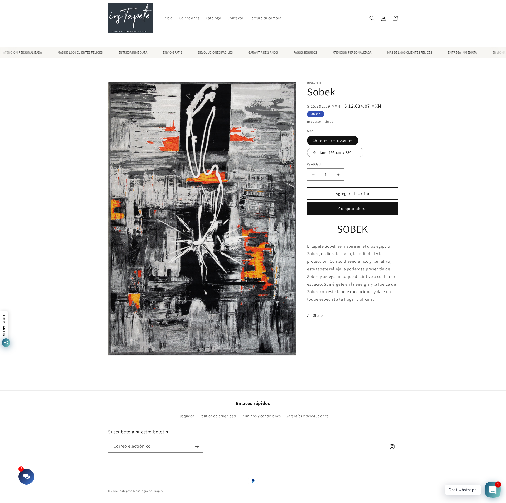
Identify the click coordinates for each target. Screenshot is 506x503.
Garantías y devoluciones (307, 416)
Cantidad (314, 164)
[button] (372, 18)
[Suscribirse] (197, 446)
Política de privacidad (218, 416)
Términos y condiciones (261, 416)
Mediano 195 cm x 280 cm (335, 152)
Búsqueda (185, 416)
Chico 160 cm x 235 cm (333, 140)
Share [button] (318, 315)
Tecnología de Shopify (148, 491)
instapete (125, 491)
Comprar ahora (352, 208)
